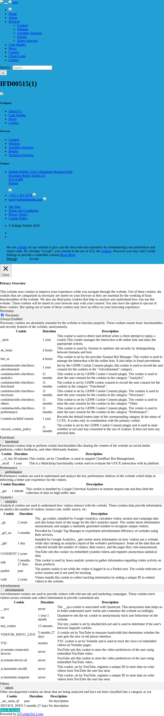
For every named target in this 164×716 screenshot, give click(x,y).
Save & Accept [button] (10, 710)
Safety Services (27, 41)
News (12, 48)
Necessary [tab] (7, 311)
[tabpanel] (82, 378)
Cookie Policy (18, 218)
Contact (14, 60)
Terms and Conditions (23, 210)
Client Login (17, 56)
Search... (6, 67)
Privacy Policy (18, 214)
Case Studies (17, 44)
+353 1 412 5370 (21, 195)
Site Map (15, 207)
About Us (15, 111)
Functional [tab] (7, 437)
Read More (67, 255)
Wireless (22, 29)
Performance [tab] (8, 468)
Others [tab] (4, 683)
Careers (14, 52)
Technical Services (21, 155)
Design (22, 37)
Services (14, 21)
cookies (22, 247)
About (13, 17)
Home (13, 14)
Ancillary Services (29, 33)
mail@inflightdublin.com (25, 199)
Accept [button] (34, 259)
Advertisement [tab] (10, 586)
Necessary (12, 315)
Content (22, 25)
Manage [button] (11, 259)
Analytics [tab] (6, 497)
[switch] (2, 441)
